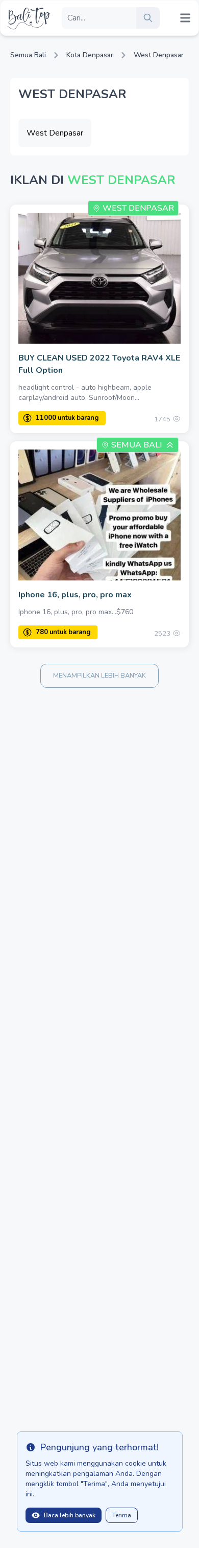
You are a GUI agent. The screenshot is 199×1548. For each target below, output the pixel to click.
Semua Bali (28, 55)
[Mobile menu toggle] (185, 18)
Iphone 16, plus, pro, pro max (75, 594)
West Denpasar (159, 55)
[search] (148, 18)
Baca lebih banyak (69, 1515)
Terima (121, 1515)
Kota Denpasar (89, 55)
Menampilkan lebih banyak (99, 675)
